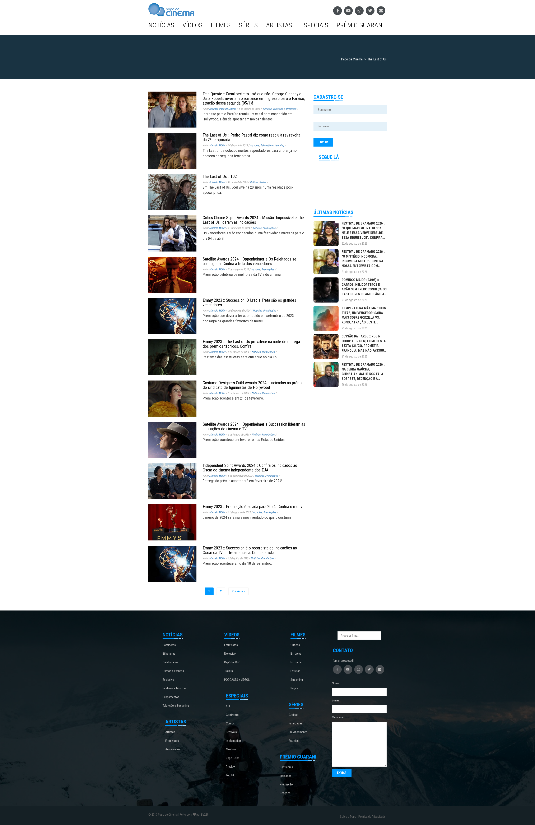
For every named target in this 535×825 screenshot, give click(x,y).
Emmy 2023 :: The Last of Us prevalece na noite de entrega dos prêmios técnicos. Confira (251, 344)
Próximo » (238, 591)
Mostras (231, 749)
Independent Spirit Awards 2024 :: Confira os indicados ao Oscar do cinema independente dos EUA (250, 468)
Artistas (279, 25)
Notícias (161, 25)
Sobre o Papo (348, 817)
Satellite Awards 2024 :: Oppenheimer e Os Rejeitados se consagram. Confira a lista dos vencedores (249, 261)
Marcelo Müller (217, 145)
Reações (285, 793)
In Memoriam (234, 741)
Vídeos (192, 25)
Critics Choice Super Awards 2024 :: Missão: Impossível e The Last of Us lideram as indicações (253, 220)
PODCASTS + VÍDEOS (237, 680)
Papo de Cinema (168, 814)
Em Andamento (298, 732)
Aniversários (172, 749)
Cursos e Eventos (173, 671)
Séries (248, 25)
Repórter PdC (232, 662)
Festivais (231, 732)
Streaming (296, 680)
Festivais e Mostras (174, 688)
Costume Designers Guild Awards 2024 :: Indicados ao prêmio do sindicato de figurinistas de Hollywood (253, 385)
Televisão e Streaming (176, 706)
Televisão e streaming (284, 108)
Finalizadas (295, 723)
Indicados (286, 776)
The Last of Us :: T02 (220, 176)
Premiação (286, 784)
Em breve (295, 653)
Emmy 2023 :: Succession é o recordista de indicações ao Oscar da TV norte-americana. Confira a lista (250, 550)
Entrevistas (172, 741)
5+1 (228, 706)
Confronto (232, 715)
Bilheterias (169, 653)
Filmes (221, 25)
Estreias (295, 671)
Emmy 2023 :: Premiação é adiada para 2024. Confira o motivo (253, 506)
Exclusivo (168, 680)
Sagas (294, 688)
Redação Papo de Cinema (222, 108)
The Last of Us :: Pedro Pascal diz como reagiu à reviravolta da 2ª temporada (251, 137)
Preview (231, 767)
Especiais (314, 25)
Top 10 (230, 775)
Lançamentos (171, 697)
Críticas (254, 182)
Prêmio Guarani (360, 25)
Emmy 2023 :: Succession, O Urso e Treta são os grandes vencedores (249, 302)
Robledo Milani (217, 182)
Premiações (269, 228)
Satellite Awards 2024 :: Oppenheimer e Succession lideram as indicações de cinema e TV (254, 426)
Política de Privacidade (372, 817)
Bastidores (169, 645)
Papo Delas (232, 758)
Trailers (228, 671)
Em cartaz (296, 662)
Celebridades (170, 662)
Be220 (205, 814)
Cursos (230, 723)
